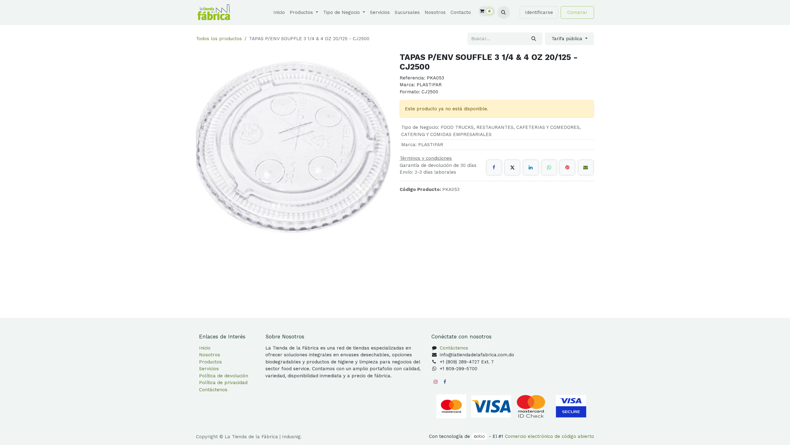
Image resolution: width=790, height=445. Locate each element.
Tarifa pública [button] (567, 38)
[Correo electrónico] (585, 167)
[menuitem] (279, 12)
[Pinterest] (567, 167)
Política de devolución (223, 376)
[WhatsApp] (549, 167)
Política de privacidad (223, 382)
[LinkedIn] (530, 167)
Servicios (209, 368)
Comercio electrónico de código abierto (549, 436)
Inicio (204, 348)
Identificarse (539, 12)
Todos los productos (219, 38)
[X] (512, 167)
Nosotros (209, 355)
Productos (210, 362)
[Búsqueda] (534, 38)
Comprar (577, 12)
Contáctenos (213, 389)
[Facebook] (494, 167)
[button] (503, 12)
